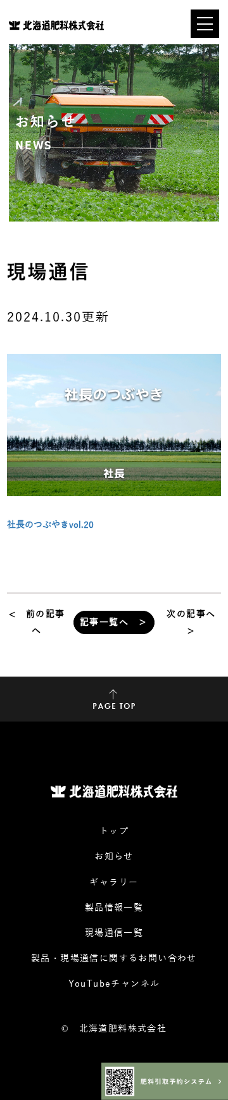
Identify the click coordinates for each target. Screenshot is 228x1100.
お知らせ (114, 856)
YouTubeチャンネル (114, 984)
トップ (114, 831)
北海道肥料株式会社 (123, 1029)
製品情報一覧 (114, 908)
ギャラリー (113, 882)
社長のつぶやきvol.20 (50, 525)
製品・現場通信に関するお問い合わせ (114, 958)
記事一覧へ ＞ (114, 622)
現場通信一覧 (114, 933)
